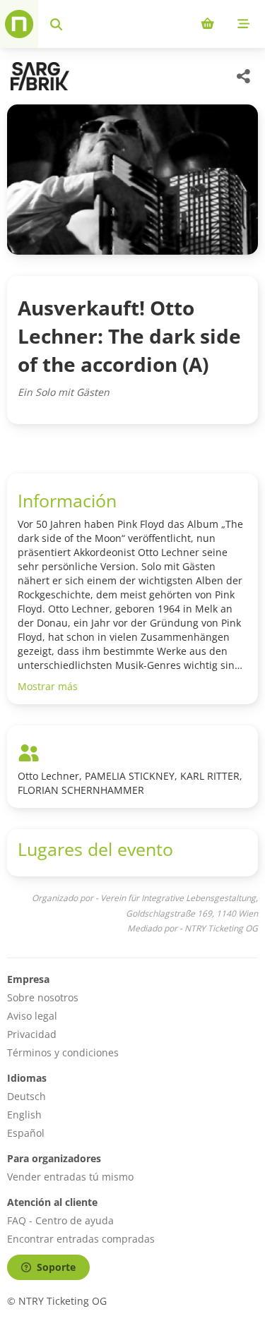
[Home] (19, 24)
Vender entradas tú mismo (70, 1176)
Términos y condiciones (63, 1052)
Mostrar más (48, 686)
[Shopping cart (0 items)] (207, 24)
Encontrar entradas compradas (81, 1238)
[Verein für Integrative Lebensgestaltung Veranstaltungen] (38, 76)
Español (26, 1133)
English (24, 1114)
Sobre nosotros (42, 997)
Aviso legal (32, 1015)
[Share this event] (244, 76)
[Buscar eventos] (56, 24)
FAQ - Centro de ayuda (60, 1220)
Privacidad (32, 1034)
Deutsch (26, 1096)
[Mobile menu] (243, 24)
